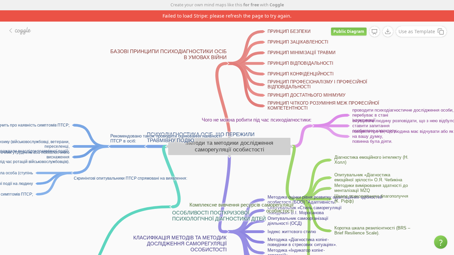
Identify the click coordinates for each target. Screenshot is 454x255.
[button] (440, 242)
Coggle (277, 5)
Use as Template (416, 31)
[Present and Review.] (374, 32)
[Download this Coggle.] (388, 31)
